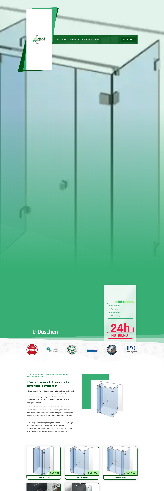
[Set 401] (43, 460)
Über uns (65, 39)
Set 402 (92, 473)
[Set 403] (120, 460)
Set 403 (130, 473)
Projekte (97, 39)
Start (57, 39)
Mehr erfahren (44, 477)
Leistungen (73, 39)
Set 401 (54, 473)
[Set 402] (82, 460)
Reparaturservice (87, 39)
